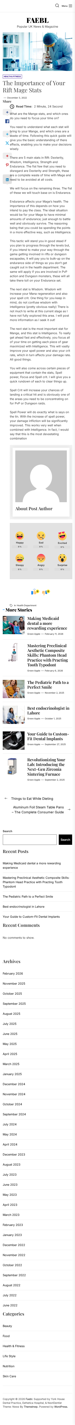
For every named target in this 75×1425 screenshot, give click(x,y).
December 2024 (14, 1084)
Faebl (37, 20)
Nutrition (8, 1366)
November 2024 (14, 1094)
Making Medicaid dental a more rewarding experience (47, 623)
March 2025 (11, 1064)
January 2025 (12, 1074)
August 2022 (11, 1285)
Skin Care (9, 1376)
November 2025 (14, 983)
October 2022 (12, 1265)
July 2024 (10, 1124)
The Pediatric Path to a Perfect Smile (48, 685)
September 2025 (14, 1003)
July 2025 (10, 1024)
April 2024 (10, 1144)
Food (6, 1336)
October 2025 (12, 993)
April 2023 (10, 1205)
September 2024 (14, 1114)
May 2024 (10, 1134)
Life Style (9, 1356)
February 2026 (13, 973)
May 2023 (10, 1194)
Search (7, 831)
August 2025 (11, 1014)
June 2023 (10, 1184)
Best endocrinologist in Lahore (48, 710)
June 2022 (10, 1305)
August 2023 (11, 1164)
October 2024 (12, 1104)
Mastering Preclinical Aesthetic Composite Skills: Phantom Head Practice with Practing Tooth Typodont (47, 655)
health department (26, 605)
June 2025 (10, 1034)
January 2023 (12, 1235)
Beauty (7, 1326)
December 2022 (14, 1245)
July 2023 (10, 1174)
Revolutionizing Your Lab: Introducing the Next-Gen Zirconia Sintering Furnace (46, 767)
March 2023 (11, 1215)
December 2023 (14, 1154)
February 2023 (13, 1225)
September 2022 (14, 1275)
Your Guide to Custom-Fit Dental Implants (48, 736)
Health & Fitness (14, 1346)
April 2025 (10, 1054)
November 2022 (14, 1255)
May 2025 (10, 1044)
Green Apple (33, 634)
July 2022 (10, 1295)
